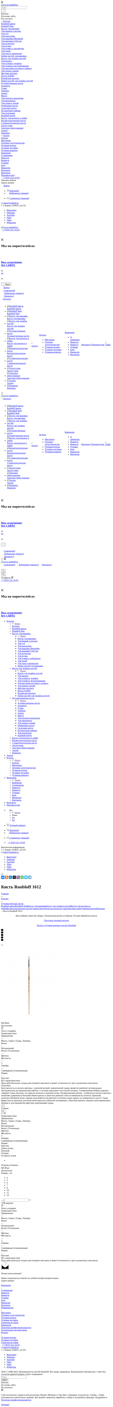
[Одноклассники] (6, 877)
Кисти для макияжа (27, 638)
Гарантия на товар (9, 1322)
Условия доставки (9, 1320)
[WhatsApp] (22, 877)
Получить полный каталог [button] (56, 920)
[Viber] (18, 877)
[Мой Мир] (10, 877)
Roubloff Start (21, 906)
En (13, 820)
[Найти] (3, 11)
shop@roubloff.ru (11, 203)
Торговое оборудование (78, 908)
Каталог (16, 626)
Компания (17, 782)
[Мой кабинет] (2, 548)
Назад (17, 623)
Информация (7, 1307)
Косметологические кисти (19, 908)
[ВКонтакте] (2, 877)
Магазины (6, 1312)
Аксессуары (61, 908)
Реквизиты (6, 1325)
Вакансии (5, 1303)
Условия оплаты (8, 1317)
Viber (9, 217)
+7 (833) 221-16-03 (11, 178)
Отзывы (5, 1298)
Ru (13, 817)
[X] (14, 877)
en (2, 273)
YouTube (11, 215)
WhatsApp (11, 222)
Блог (3, 1300)
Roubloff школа (8, 906)
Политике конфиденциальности (16, 1400)
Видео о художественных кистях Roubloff (56, 925)
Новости (5, 1293)
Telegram (11, 212)
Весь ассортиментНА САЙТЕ (11, 264)
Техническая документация (14, 1330)
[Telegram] (29, 877)
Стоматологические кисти (43, 908)
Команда (5, 1295)
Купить (15, 763)
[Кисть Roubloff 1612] (29, 1015)
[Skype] (26, 877)
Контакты (5, 1305)
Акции (93, 908)
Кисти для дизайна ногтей (30, 673)
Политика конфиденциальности (16, 1327)
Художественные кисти (29, 703)
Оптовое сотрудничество (13, 1315)
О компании (7, 1290)
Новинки (100, 908)
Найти (4, 1380)
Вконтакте (11, 210)
